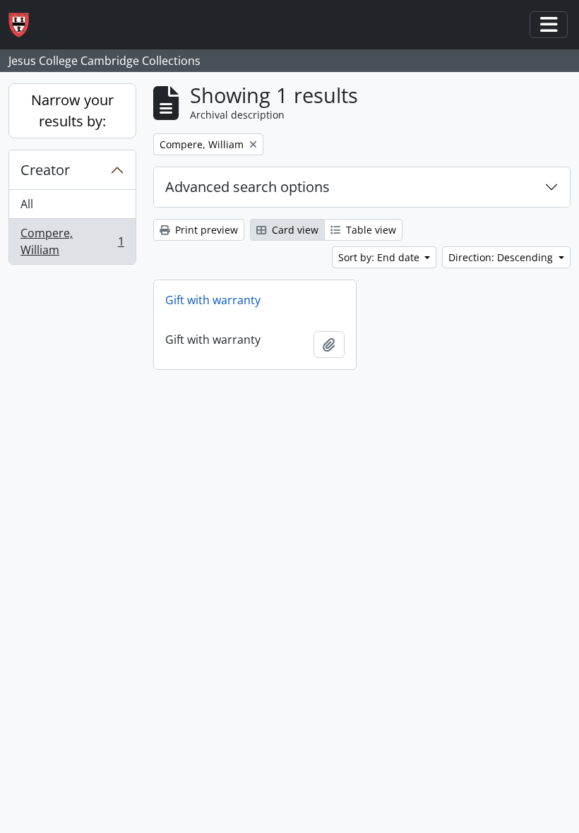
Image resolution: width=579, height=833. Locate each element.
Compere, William (72, 241)
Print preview (205, 229)
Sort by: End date (380, 257)
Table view (369, 229)
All (26, 204)
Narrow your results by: (72, 110)
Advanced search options (247, 186)
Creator (45, 169)
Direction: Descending (502, 257)
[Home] (24, 25)
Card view (293, 229)
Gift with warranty (213, 300)
